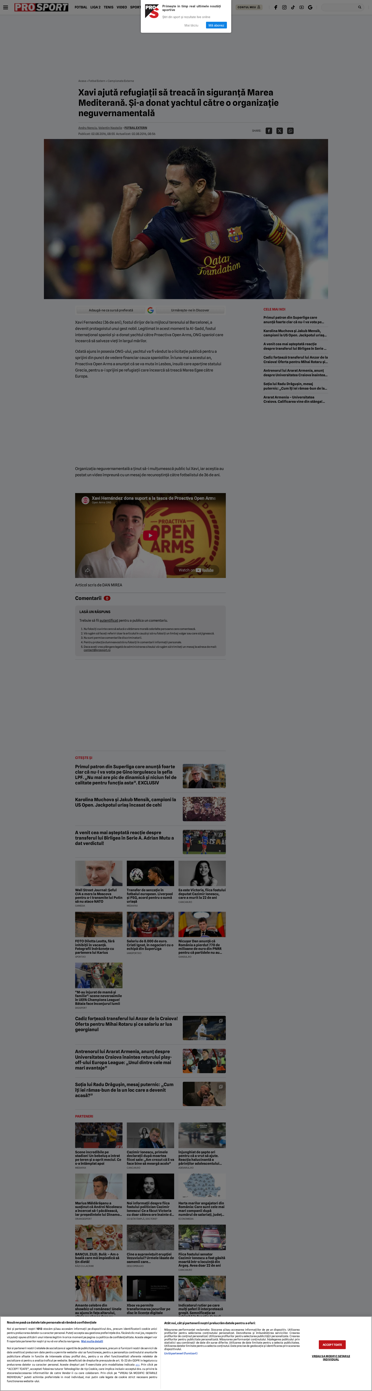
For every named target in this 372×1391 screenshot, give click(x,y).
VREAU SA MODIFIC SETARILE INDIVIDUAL (331, 1357)
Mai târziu (191, 25)
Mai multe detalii (92, 1341)
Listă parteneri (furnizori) (180, 1353)
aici (138, 1364)
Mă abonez (216, 25)
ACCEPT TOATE (332, 1344)
